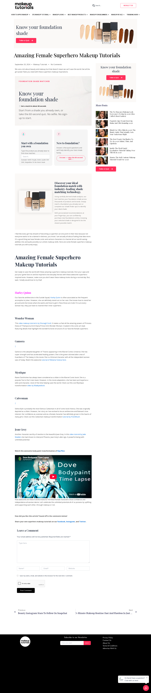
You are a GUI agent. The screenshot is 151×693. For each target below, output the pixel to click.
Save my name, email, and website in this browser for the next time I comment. (46, 576)
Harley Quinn (23, 292)
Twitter (82, 521)
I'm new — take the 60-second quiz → (71, 158)
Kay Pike (61, 451)
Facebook (61, 521)
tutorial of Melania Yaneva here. (54, 360)
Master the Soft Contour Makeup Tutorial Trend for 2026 (122, 158)
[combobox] (104, 5)
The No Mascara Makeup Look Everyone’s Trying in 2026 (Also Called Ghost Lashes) (122, 114)
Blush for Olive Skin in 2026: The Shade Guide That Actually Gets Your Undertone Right (123, 132)
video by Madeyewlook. (36, 385)
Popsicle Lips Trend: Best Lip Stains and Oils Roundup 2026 (121, 122)
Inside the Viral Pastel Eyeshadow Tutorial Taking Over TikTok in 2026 (122, 150)
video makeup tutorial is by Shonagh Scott (35, 323)
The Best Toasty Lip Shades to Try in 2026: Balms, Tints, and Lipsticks (121, 141)
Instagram (70, 521)
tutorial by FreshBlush (71, 417)
